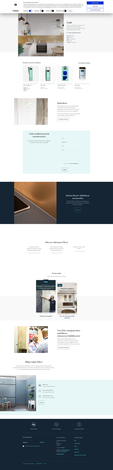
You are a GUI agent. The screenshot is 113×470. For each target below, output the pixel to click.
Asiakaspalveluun (60, 454)
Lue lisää (77, 210)
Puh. (63, 145)
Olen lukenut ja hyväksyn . (71, 163)
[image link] (46, 297)
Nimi (63, 138)
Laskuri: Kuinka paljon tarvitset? (74, 32)
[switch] (42, 11)
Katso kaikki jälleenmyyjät (63, 347)
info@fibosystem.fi (66, 450)
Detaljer (70, 10)
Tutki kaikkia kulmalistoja (63, 119)
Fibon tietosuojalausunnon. (75, 163)
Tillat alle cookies (95, 2)
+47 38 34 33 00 (63, 451)
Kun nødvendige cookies (95, 9)
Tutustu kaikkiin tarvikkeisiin (84, 63)
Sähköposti (64, 142)
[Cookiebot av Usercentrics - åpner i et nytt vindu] (15, 11)
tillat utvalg (95, 6)
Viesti (63, 150)
